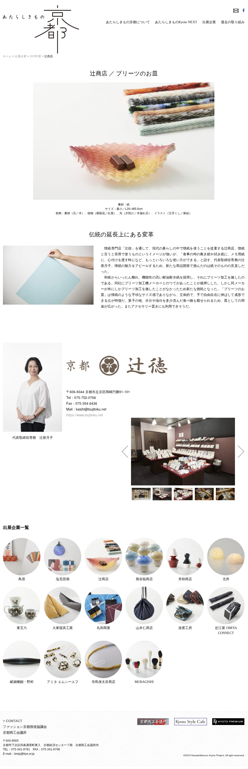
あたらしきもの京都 (41, 29)
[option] (183, 451)
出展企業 (209, 22)
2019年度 (35, 56)
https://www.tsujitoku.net (84, 414)
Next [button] (241, 452)
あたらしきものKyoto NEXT (176, 22)
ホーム (7, 56)
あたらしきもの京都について (128, 22)
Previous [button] (125, 452)
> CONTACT (12, 721)
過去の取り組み (233, 22)
